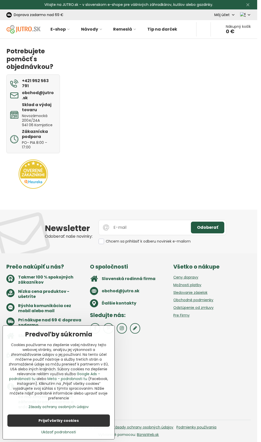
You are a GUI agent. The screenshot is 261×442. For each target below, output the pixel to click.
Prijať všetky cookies (58, 420)
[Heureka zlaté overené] (33, 187)
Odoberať (207, 227)
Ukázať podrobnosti (58, 432)
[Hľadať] (204, 29)
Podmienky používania (196, 427)
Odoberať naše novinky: (69, 236)
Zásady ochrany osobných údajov (143, 427)
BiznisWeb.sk (148, 434)
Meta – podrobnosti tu (67, 378)
